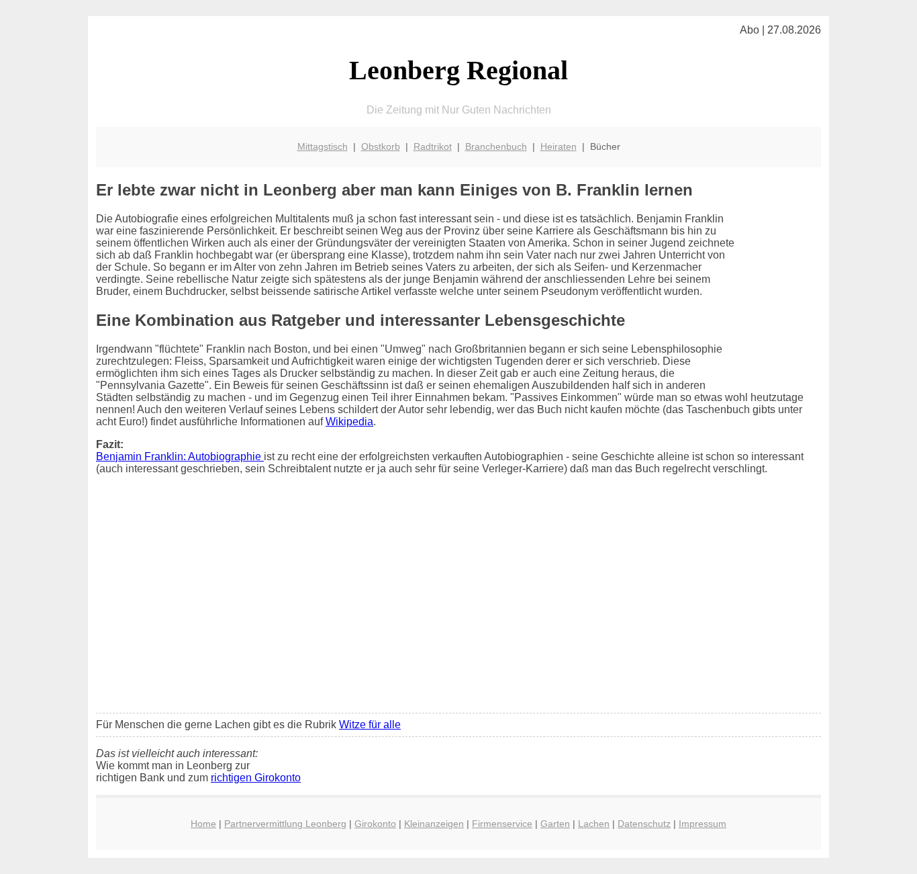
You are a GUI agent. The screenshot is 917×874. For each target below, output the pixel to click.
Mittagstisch (322, 146)
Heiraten (558, 146)
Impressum (702, 823)
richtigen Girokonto (256, 777)
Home (203, 823)
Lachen (594, 823)
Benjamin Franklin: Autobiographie (180, 456)
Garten (555, 823)
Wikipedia (349, 421)
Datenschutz (644, 823)
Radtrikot (433, 146)
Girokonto (375, 823)
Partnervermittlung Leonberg (285, 823)
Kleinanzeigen (434, 823)
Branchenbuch (496, 146)
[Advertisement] (458, 603)
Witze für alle (370, 724)
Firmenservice (502, 823)
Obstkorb (380, 146)
